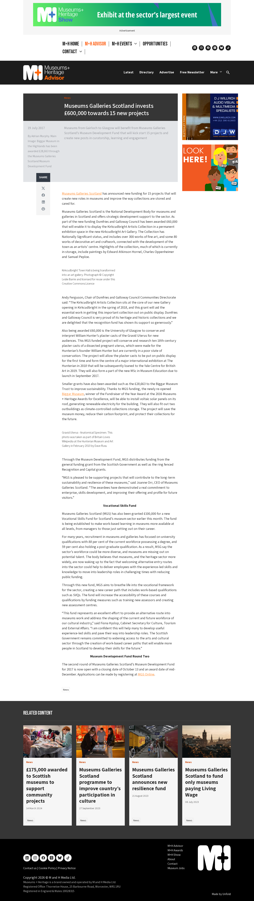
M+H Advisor (95, 44)
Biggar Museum (73, 394)
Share (43, 177)
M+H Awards (175, 850)
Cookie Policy (47, 868)
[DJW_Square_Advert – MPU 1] (210, 116)
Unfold (226, 894)
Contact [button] (70, 52)
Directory (146, 72)
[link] (47, 741)
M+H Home (70, 44)
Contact (173, 864)
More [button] (214, 72)
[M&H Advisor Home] (46, 72)
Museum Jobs (176, 868)
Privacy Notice (67, 868)
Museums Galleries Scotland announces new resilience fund (153, 779)
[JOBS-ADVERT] (210, 167)
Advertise (167, 72)
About (171, 859)
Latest (129, 72)
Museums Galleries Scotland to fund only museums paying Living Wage (206, 782)
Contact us (30, 868)
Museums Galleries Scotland (82, 193)
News (66, 689)
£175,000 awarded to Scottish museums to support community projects (46, 785)
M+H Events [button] (122, 44)
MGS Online (146, 674)
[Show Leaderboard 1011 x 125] (127, 14)
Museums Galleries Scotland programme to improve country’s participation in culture (100, 785)
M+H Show (174, 855)
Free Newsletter (192, 72)
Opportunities (155, 44)
